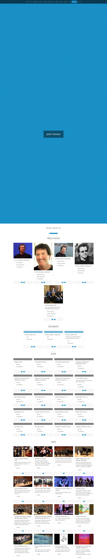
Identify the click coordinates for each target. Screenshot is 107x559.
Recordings (50, 1)
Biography (35, 1)
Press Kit (74, 1)
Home (27, 1)
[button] (50, 233)
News (30, 1)
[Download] (21, 282)
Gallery (61, 1)
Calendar (56, 1)
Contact (79, 1)
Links (70, 1)
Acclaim (41, 1)
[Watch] (23, 473)
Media (65, 1)
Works (45, 1)
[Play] (24, 371)
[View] (24, 282)
